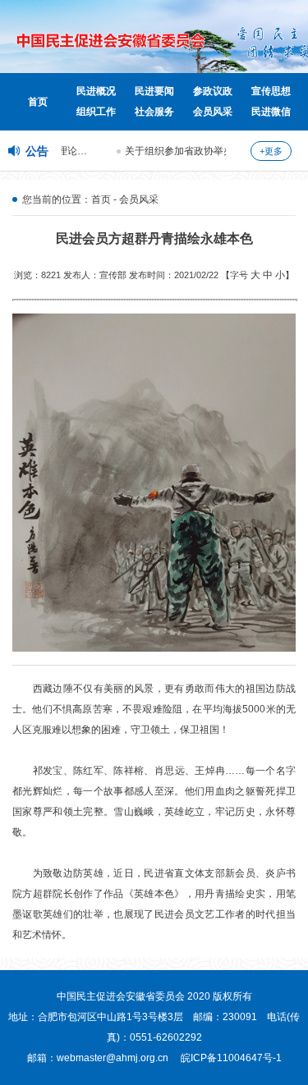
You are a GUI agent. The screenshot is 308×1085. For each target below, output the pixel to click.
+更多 (271, 151)
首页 (38, 102)
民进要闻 (154, 91)
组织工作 (96, 111)
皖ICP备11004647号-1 (231, 1058)
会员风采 (212, 111)
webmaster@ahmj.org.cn (112, 1058)
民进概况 (96, 91)
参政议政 (212, 91)
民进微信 (271, 111)
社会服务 (154, 111)
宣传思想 (271, 91)
